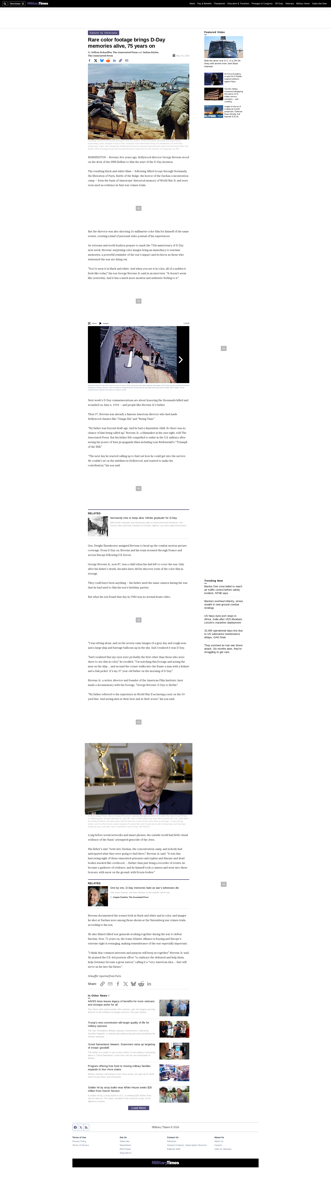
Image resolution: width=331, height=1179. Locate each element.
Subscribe (124, 1141)
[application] (223, 47)
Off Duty (279, 3)
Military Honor (303, 3)
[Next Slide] (180, 359)
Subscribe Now (319, 3)
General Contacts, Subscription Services (186, 1145)
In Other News (97, 995)
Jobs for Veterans (222, 1149)
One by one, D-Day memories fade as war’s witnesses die (144, 887)
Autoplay (105, 323)
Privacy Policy (79, 1141)
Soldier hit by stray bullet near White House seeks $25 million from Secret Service (120, 1089)
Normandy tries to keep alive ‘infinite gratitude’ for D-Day (143, 517)
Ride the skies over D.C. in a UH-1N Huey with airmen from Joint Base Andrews (222, 63)
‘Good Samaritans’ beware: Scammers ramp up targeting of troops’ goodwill (121, 1046)
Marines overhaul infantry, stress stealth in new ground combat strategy (223, 604)
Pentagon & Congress (262, 3)
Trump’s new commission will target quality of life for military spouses (118, 1024)
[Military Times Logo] (37, 3)
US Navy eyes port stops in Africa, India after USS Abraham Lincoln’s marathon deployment (223, 619)
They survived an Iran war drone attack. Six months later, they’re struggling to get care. (223, 648)
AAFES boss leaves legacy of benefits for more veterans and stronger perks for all (121, 1003)
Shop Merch (125, 1153)
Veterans (289, 3)
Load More (138, 1108)
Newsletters (125, 1145)
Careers (218, 1145)
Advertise (171, 1141)
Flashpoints (219, 3)
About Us (218, 1141)
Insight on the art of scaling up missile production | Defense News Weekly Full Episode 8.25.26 (233, 111)
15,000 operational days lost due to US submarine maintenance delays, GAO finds (223, 634)
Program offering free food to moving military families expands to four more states (119, 1068)
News (192, 3)
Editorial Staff (173, 1149)
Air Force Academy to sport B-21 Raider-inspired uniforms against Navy (233, 78)
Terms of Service (80, 1145)
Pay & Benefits (204, 3)
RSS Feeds (125, 1149)
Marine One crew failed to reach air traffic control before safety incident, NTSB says (223, 590)
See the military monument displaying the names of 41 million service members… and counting (233, 95)
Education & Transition (238, 3)
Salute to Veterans (103, 32)
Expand (94, 323)
